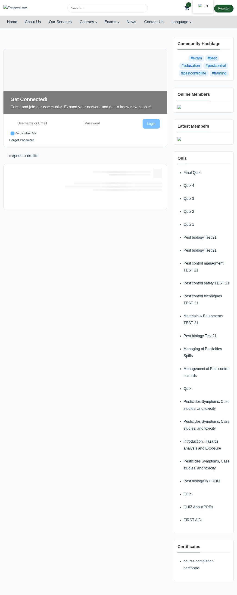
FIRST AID (192, 520)
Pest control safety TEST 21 (206, 283)
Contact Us (154, 22)
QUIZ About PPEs (198, 507)
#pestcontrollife (25, 156)
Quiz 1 (189, 224)
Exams (110, 22)
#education (191, 66)
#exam (196, 58)
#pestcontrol (216, 66)
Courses (87, 22)
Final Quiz (192, 173)
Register (223, 8)
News (131, 22)
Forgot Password (21, 140)
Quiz (187, 389)
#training (219, 73)
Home (12, 22)
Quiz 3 (189, 198)
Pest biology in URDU (202, 481)
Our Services (60, 22)
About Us (33, 22)
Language (180, 22)
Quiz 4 (189, 186)
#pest (212, 58)
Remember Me (26, 133)
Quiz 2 (189, 211)
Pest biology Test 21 (200, 237)
